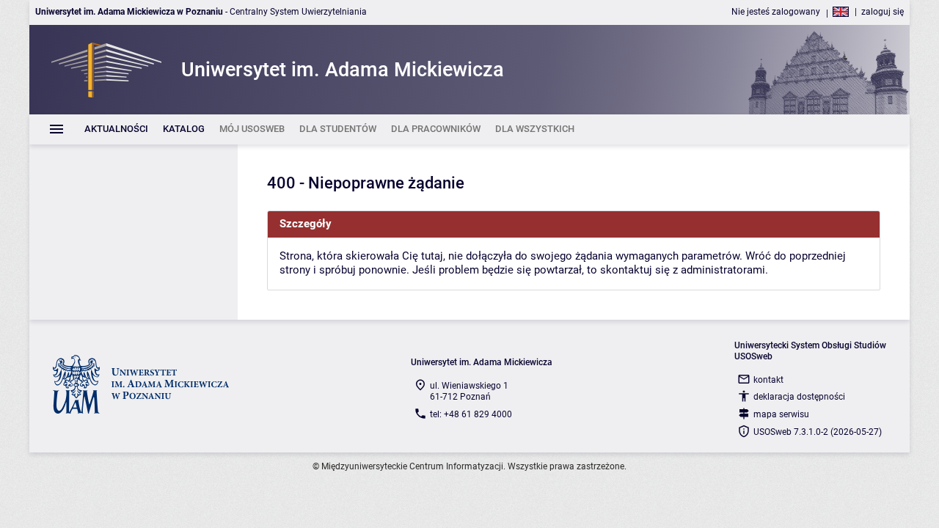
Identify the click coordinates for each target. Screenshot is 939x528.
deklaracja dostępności (799, 397)
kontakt (768, 380)
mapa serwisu (781, 414)
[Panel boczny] (133, 231)
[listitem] (116, 129)
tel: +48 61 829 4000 (471, 414)
